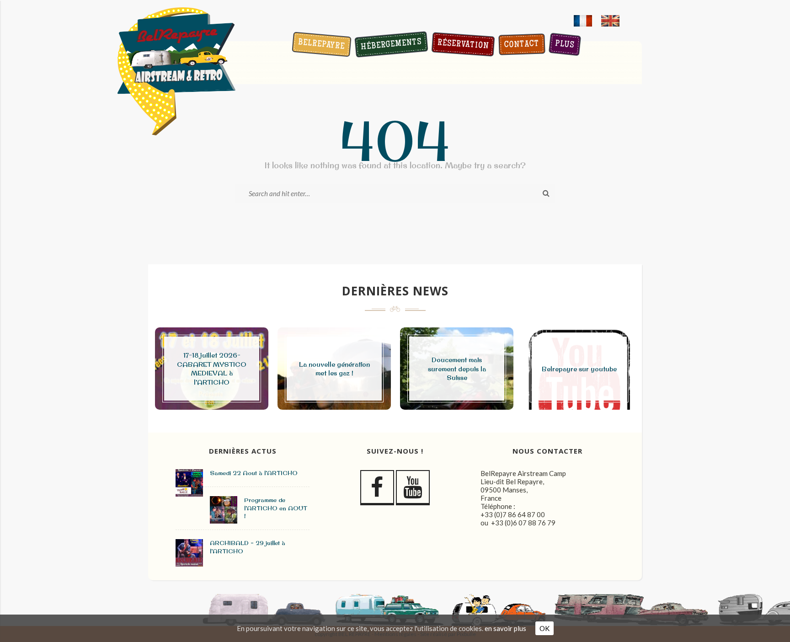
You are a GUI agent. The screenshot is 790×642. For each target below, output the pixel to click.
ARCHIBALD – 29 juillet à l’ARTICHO (247, 547)
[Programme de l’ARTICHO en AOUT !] (223, 510)
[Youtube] (413, 487)
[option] (211, 368)
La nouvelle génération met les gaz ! (334, 369)
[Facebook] (377, 487)
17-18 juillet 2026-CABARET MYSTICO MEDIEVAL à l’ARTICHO (211, 368)
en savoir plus (505, 628)
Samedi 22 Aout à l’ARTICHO (254, 472)
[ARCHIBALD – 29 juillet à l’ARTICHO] (189, 553)
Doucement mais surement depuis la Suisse (457, 369)
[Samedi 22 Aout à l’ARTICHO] (189, 483)
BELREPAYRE (321, 45)
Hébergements (391, 45)
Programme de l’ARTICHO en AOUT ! (275, 507)
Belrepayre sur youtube (579, 369)
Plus (564, 45)
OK (544, 628)
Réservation (463, 45)
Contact (521, 45)
